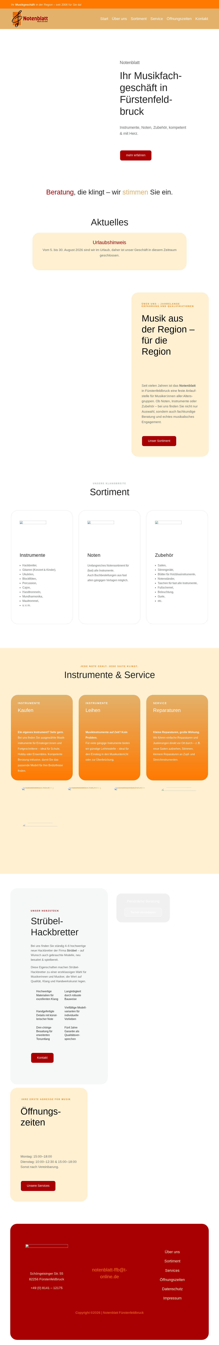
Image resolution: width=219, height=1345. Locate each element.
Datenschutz (172, 1289)
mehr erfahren (135, 155)
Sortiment (139, 19)
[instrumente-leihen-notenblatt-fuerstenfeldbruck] (40, 787)
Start (104, 19)
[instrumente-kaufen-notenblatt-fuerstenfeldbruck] (86, 787)
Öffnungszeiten (179, 19)
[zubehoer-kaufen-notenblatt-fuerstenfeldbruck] (132, 787)
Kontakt (201, 19)
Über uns (119, 19)
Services (172, 1270)
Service (156, 19)
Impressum (172, 1298)
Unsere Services (38, 1185)
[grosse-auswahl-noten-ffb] (178, 789)
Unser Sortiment (159, 441)
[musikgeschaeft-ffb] (40, 825)
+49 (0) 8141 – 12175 (47, 1288)
